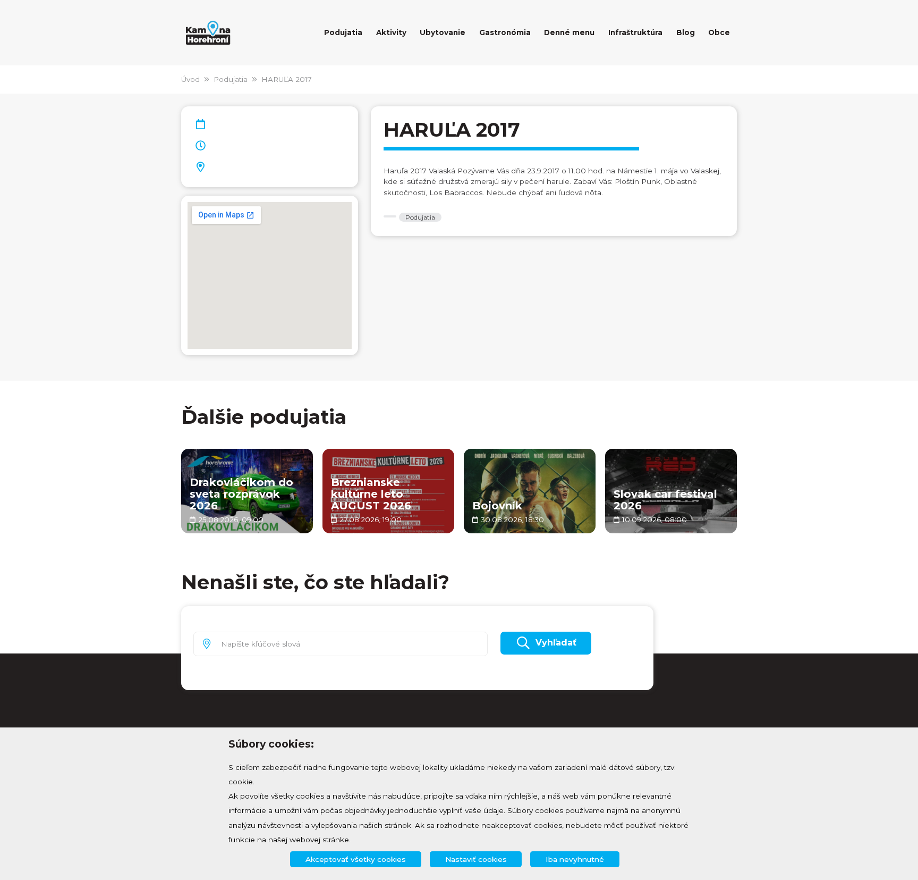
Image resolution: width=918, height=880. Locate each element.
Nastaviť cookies (476, 859)
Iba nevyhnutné (575, 859)
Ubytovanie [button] (442, 32)
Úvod (190, 79)
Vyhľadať (556, 643)
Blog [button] (685, 32)
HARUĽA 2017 (286, 79)
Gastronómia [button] (505, 32)
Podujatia (231, 79)
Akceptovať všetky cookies (355, 859)
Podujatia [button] (343, 32)
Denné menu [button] (569, 32)
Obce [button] (719, 32)
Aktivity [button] (391, 32)
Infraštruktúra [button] (635, 32)
